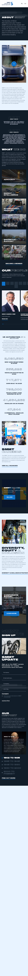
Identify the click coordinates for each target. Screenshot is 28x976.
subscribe (6, 700)
